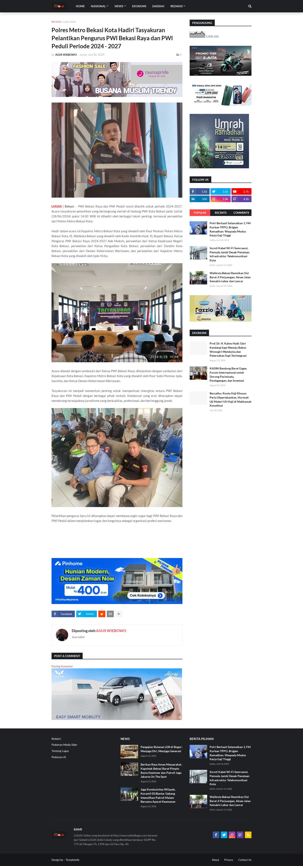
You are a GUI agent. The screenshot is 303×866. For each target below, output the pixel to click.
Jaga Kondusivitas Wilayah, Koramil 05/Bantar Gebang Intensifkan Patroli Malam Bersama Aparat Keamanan (158, 795)
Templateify (73, 859)
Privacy (228, 859)
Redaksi (56, 738)
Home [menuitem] (80, 6)
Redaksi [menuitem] (176, 6)
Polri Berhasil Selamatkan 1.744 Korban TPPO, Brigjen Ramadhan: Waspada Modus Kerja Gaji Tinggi (230, 229)
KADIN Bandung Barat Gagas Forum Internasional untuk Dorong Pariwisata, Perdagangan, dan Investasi (228, 374)
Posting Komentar (62, 666)
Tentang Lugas (60, 751)
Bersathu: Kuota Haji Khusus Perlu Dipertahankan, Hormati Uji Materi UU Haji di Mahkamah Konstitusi (230, 399)
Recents (221, 212)
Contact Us (244, 859)
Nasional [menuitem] (98, 6)
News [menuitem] (119, 6)
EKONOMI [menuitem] (139, 6)
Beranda (56, 21)
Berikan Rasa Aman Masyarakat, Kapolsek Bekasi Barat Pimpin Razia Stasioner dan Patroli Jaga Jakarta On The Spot (161, 770)
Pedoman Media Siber (64, 744)
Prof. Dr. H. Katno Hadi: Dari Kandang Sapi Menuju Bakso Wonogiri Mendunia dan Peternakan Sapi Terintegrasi (228, 349)
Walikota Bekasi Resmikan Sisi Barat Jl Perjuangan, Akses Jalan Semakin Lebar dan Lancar (230, 277)
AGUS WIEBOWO (111, 630)
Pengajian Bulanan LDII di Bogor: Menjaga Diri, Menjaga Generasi (161, 749)
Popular (200, 212)
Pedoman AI (59, 757)
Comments (241, 212)
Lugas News (69, 21)
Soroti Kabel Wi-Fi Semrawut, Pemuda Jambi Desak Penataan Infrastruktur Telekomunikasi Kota (229, 254)
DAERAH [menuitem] (158, 6)
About (215, 859)
